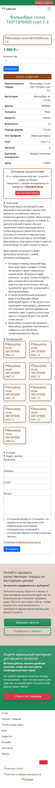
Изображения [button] (14, 339)
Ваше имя (9, 459)
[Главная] (9, 9)
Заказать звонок (44, 2)
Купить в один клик (27, 76)
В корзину (11, 68)
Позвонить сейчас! (27, 631)
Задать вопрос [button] (14, 456)
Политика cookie (13, 768)
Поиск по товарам (28, 696)
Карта (43, 762)
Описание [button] (12, 203)
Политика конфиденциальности (22, 542)
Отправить (12, 549)
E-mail (7, 482)
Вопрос (8, 493)
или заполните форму (27, 193)
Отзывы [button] (10, 452)
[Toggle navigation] (49, 9)
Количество (10, 56)
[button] (27, 39)
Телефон (8, 471)
